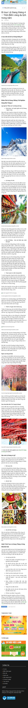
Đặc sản (5, 673)
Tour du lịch (6, 681)
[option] (14, 8)
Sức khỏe (5, 683)
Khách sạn (5, 675)
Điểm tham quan (7, 671)
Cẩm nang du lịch (11, 606)
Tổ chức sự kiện (7, 679)
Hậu (2, 20)
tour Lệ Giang (17, 24)
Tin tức (5, 669)
